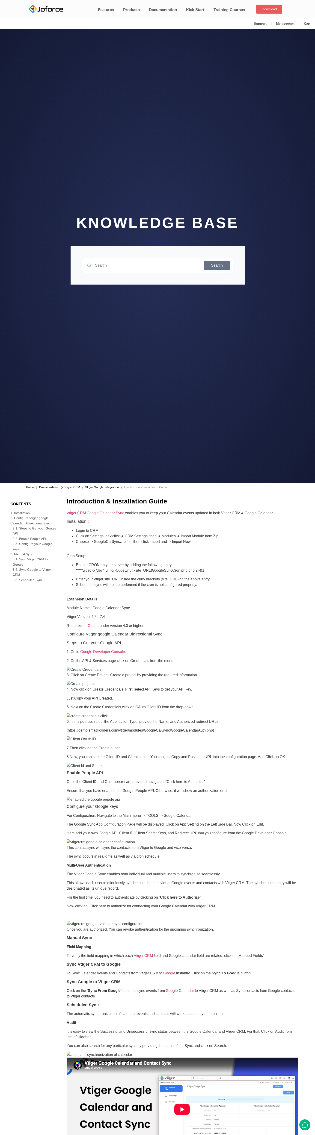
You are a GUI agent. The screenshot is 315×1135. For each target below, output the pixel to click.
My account (285, 23)
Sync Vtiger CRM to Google (30, 561)
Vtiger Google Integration (102, 487)
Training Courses (229, 10)
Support (260, 23)
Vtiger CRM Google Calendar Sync (95, 513)
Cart (307, 23)
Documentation (163, 10)
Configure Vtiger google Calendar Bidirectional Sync (30, 520)
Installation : (23, 513)
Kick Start (195, 10)
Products (131, 10)
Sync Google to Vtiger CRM (32, 572)
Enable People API (32, 539)
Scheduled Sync (31, 580)
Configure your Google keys (32, 546)
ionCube (90, 626)
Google (169, 973)
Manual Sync (23, 554)
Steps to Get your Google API (34, 530)
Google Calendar (180, 991)
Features (106, 10)
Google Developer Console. (103, 652)
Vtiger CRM (72, 487)
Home (30, 487)
